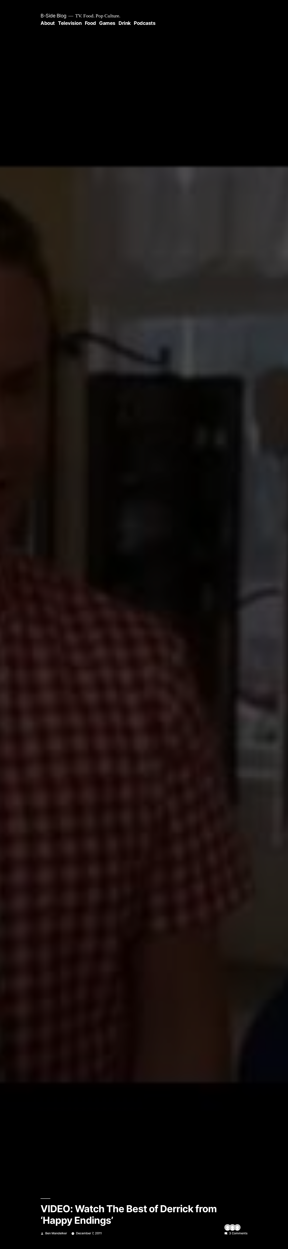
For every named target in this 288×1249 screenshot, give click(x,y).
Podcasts (144, 23)
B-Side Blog (53, 16)
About (48, 23)
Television (70, 23)
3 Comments (238, 1233)
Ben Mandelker (56, 1233)
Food (90, 23)
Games (107, 23)
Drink (125, 23)
